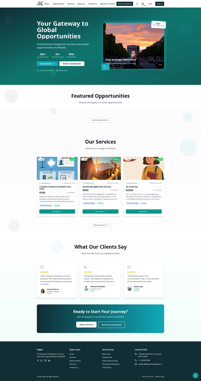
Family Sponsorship (110, 361)
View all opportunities (99, 120)
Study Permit (107, 357)
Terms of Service (147, 377)
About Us (81, 4)
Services (70, 4)
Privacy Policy (159, 377)
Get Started (45, 63)
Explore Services (86, 324)
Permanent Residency (110, 364)
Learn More (56, 211)
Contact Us (92, 4)
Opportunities (58, 4)
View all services (99, 225)
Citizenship (106, 367)
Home (46, 4)
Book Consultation (124, 4)
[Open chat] (195, 375)
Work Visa (106, 354)
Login (150, 4)
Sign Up (159, 4)
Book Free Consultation (111, 325)
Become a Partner (107, 4)
